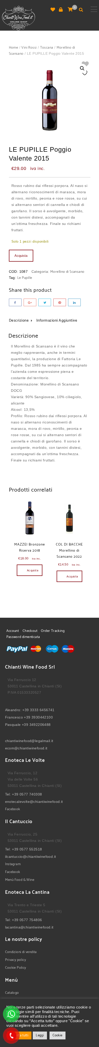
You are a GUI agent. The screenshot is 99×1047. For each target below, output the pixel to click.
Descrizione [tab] (19, 320)
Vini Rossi (29, 48)
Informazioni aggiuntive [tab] (56, 320)
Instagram (13, 864)
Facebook (12, 809)
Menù (9, 880)
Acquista (20, 256)
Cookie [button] (57, 1035)
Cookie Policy (15, 968)
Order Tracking (52, 631)
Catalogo (12, 993)
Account (12, 631)
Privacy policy (15, 960)
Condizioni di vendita (21, 952)
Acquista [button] (32, 570)
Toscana (46, 48)
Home (13, 48)
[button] (82, 68)
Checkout (30, 631)
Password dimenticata (23, 637)
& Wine (28, 880)
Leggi (40, 1035)
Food (18, 880)
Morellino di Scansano (67, 272)
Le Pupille (24, 278)
